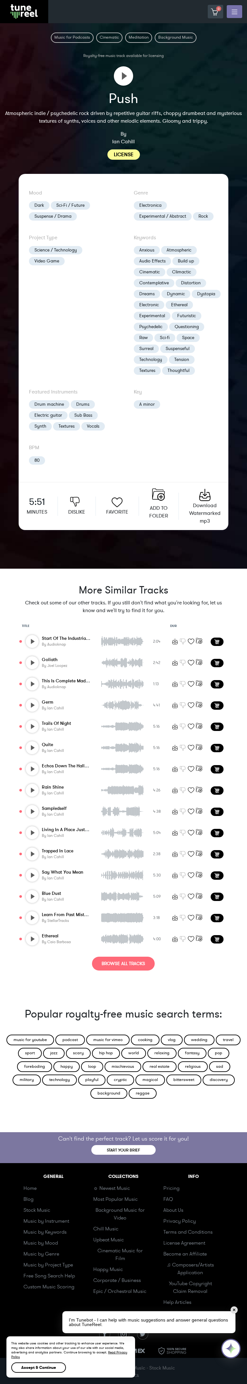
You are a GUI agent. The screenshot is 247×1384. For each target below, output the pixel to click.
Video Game (46, 261)
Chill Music (105, 1228)
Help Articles (177, 1302)
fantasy (192, 1053)
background (108, 1093)
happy (66, 1066)
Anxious (146, 250)
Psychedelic (150, 327)
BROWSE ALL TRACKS (123, 964)
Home (30, 1188)
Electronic (149, 305)
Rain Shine (53, 787)
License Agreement (184, 1243)
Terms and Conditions (188, 1232)
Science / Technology (55, 250)
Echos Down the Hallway (67, 766)
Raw (143, 338)
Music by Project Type (48, 1264)
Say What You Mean (62, 872)
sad (219, 1066)
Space (188, 338)
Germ (47, 702)
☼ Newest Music (111, 1188)
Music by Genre (41, 1253)
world (133, 1053)
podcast (70, 1040)
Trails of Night (56, 723)
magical (150, 1080)
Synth (40, 426)
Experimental (152, 316)
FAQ (168, 1199)
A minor (147, 404)
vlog (172, 1040)
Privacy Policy (179, 1221)
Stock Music (36, 1210)
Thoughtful (178, 370)
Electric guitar (48, 415)
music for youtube (30, 1040)
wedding (199, 1040)
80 (37, 460)
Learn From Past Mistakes (67, 915)
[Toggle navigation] (234, 11)
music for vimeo (108, 1040)
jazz (54, 1053)
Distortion (191, 283)
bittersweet (183, 1080)
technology (59, 1080)
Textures (147, 370)
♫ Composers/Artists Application (190, 1268)
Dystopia (206, 294)
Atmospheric (179, 250)
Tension (181, 359)
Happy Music (108, 1269)
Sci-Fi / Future (70, 205)
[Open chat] (231, 1348)
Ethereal (179, 305)
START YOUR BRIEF (123, 1150)
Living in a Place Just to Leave (72, 830)
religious (193, 1066)
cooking (145, 1040)
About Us (173, 1210)
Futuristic (186, 316)
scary (78, 1053)
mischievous (123, 1066)
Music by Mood (40, 1243)
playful (91, 1080)
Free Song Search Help (49, 1275)
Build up (186, 261)
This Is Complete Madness (68, 681)
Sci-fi (165, 338)
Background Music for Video (120, 1214)
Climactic (181, 272)
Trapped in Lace (57, 851)
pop (218, 1053)
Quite (47, 745)
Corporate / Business (117, 1280)
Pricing (171, 1188)
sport (30, 1053)
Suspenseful (177, 349)
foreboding (34, 1066)
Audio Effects (152, 261)
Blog (28, 1199)
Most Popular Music (115, 1199)
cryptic (120, 1080)
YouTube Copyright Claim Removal (190, 1287)
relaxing (161, 1053)
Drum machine (49, 404)
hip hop (106, 1053)
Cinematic (149, 272)
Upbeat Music (108, 1239)
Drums (82, 404)
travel (228, 1040)
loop (92, 1066)
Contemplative (154, 283)
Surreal (146, 349)
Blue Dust (51, 893)
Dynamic (176, 294)
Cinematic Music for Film (120, 1254)
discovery (219, 1080)
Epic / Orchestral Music (119, 1291)
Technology (150, 359)
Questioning (187, 327)
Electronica (150, 205)
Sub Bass (83, 415)
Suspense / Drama (52, 216)
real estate (159, 1066)
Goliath (50, 660)
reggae (143, 1093)
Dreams (147, 294)
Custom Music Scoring (48, 1286)
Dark (39, 205)
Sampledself (54, 808)
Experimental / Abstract (162, 216)
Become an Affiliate (185, 1253)
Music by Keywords (45, 1232)
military (27, 1080)
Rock (203, 216)
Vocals (93, 426)
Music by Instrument (46, 1221)
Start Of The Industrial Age (69, 638)
